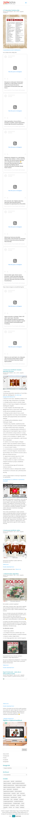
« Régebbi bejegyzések (8, 718)
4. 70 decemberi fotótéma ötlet (11, 10)
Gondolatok (15, 789)
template (22, 805)
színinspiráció (6, 805)
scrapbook (21, 799)
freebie (22, 676)
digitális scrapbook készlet (9, 785)
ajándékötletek (18, 781)
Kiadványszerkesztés (8, 795)
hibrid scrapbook (18, 791)
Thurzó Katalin (9, 11)
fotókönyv (19, 787)
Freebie (4, 757)
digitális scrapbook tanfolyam (9, 787)
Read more (18, 816)
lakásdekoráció (14, 797)
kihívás (14, 795)
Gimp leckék (6, 754)
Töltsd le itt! (6, 564)
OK (13, 816)
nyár (11, 799)
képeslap (19, 795)
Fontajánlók (5, 761)
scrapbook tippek (16, 803)
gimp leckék (9, 789)
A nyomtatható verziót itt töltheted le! (11, 50)
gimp (5, 789)
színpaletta (12, 805)
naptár (19, 797)
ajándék (12, 781)
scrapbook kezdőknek (18, 801)
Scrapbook (5, 759)
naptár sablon (6, 799)
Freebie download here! (8, 567)
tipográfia (5, 807)
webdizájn (22, 807)
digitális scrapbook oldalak (20, 785)
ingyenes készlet (7, 793)
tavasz (17, 805)
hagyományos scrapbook (8, 791)
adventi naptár (6, 781)
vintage (17, 807)
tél (13, 807)
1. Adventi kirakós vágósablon (11, 574)
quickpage (16, 799)
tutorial (10, 807)
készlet (23, 795)
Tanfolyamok (6, 755)
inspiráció (13, 793)
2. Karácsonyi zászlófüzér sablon (11, 530)
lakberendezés (6, 797)
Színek (22, 803)
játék (18, 793)
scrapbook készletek (8, 803)
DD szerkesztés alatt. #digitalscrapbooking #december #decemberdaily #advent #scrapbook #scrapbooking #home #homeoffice (14, 202)
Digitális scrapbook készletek (14, 676)
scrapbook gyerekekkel (8, 801)
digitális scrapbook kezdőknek (18, 783)
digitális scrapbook (7, 783)
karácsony (22, 793)
